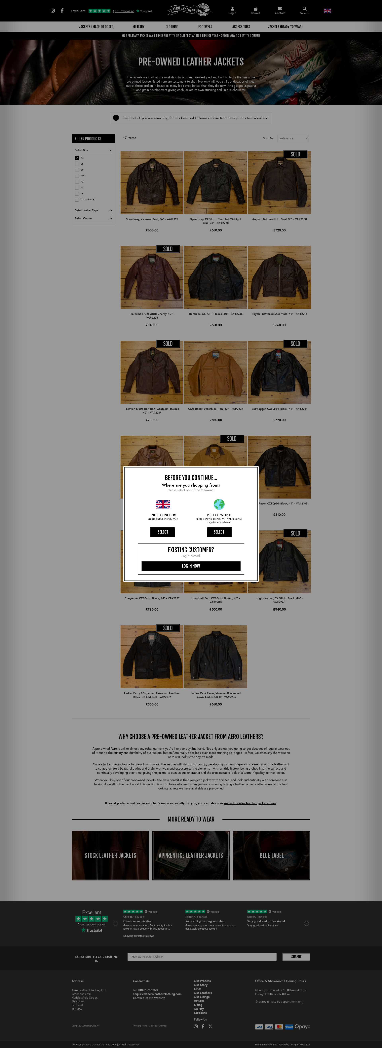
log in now (191, 566)
